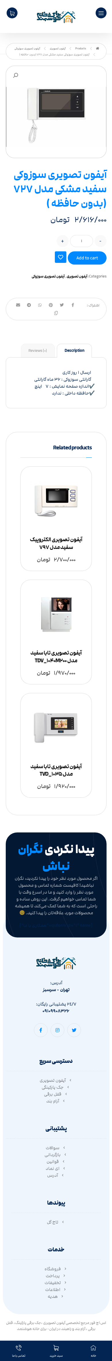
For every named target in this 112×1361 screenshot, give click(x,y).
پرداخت (53, 1276)
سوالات (52, 1148)
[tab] (74, 351)
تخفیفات (53, 1283)
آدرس (52, 1175)
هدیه (53, 1296)
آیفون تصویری (77, 276)
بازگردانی (53, 1155)
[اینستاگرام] (57, 1030)
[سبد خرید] (12, 12)
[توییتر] (74, 1030)
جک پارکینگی (52, 1087)
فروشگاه (53, 1269)
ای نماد (52, 1168)
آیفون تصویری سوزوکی (48, 276)
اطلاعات (52, 1289)
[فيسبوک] (41, 1030)
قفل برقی (52, 1094)
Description (74, 351)
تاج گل (52, 1222)
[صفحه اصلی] (97, 48)
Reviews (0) (37, 351)
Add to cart (87, 258)
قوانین (53, 1161)
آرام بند (52, 1101)
